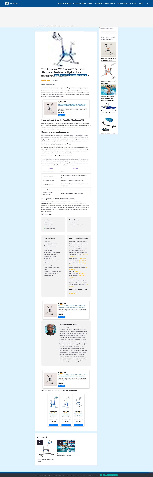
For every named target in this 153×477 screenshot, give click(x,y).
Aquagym (106, 3)
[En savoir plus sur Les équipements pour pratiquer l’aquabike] (46, 448)
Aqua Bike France (13, 3)
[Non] (151, 475)
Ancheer (57, 75)
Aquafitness (98, 3)
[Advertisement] (76, 16)
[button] (148, 3)
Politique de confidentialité (112, 475)
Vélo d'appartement (81, 75)
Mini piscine (63, 75)
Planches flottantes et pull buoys (127, 3)
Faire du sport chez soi (79, 3)
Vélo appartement (71, 75)
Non (104, 475)
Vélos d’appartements (64, 3)
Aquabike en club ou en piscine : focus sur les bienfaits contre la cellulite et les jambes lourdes (108, 98)
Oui (101, 475)
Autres (141, 3)
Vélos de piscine (49, 75)
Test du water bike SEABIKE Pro (108, 133)
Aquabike (90, 3)
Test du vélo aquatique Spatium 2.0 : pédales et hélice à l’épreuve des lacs (108, 112)
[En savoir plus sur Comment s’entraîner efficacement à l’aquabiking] (66, 445)
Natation (112, 3)
